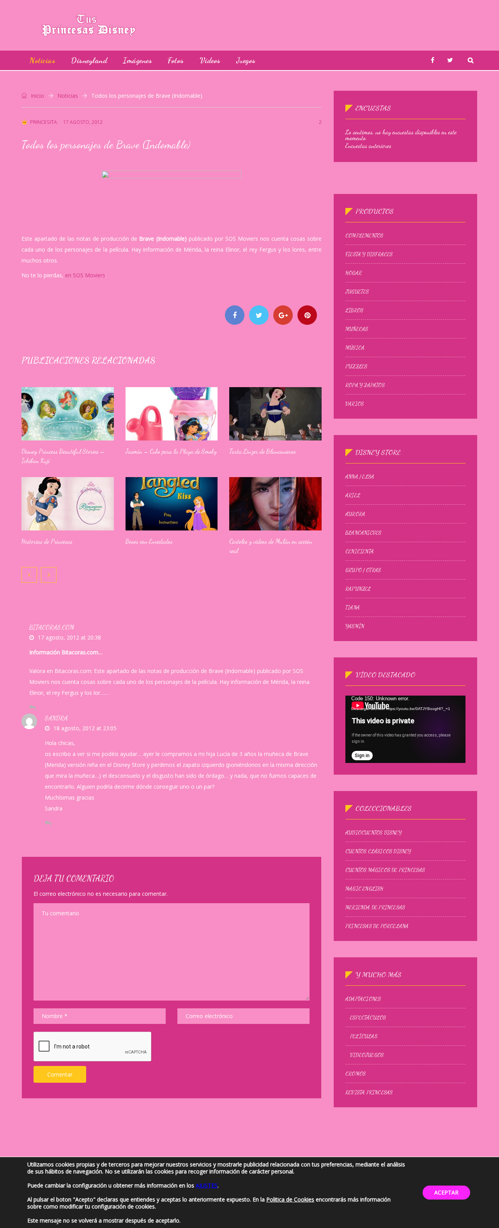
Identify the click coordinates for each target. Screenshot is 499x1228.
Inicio (36, 95)
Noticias (42, 60)
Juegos (246, 60)
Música (355, 348)
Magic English (364, 889)
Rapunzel (358, 589)
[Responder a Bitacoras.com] (32, 707)
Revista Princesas (369, 1092)
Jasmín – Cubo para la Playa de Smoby (171, 451)
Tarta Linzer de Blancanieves (262, 451)
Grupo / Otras (363, 570)
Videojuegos (367, 1055)
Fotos (176, 60)
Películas (363, 1036)
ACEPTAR (446, 1192)
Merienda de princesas (375, 907)
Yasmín (354, 626)
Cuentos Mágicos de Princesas (385, 870)
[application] (405, 729)
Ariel (352, 495)
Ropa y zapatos (365, 385)
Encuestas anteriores (368, 145)
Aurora (355, 514)
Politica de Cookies (290, 1199)
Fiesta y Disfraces (369, 254)
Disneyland (89, 60)
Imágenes (137, 60)
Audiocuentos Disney (373, 833)
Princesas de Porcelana (377, 926)
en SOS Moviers (85, 275)
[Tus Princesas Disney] (88, 25)
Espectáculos (368, 1018)
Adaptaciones (363, 999)
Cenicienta (359, 551)
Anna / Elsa (359, 477)
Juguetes (357, 292)
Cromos (355, 1074)
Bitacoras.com (51, 627)
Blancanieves (363, 533)
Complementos (364, 236)
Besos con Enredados (149, 541)
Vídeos (210, 60)
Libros (354, 310)
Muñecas (356, 329)
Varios (354, 404)
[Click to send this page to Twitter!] (259, 315)
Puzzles (356, 366)
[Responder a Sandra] (48, 823)
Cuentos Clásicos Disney (378, 851)
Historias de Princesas (47, 541)
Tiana (352, 607)
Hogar (353, 273)
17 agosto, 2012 (83, 122)
